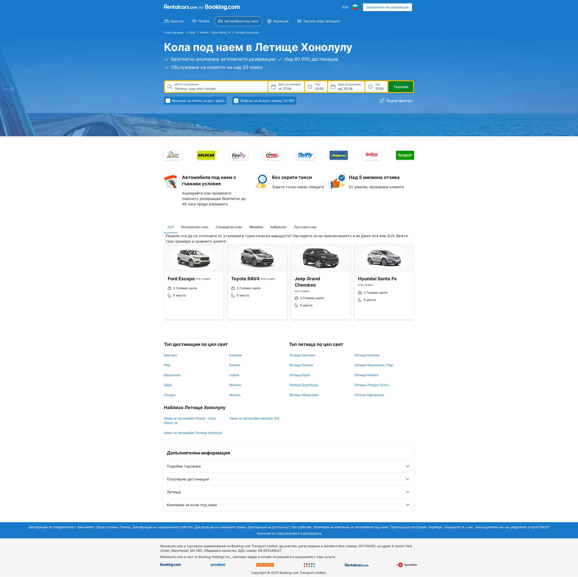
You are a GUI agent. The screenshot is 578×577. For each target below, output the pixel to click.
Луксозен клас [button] (305, 227)
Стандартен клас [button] (229, 227)
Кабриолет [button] (278, 227)
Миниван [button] (256, 227)
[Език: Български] (355, 7)
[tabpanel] (289, 280)
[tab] (170, 227)
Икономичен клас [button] (195, 227)
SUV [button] (171, 227)
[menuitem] (173, 21)
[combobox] (219, 88)
